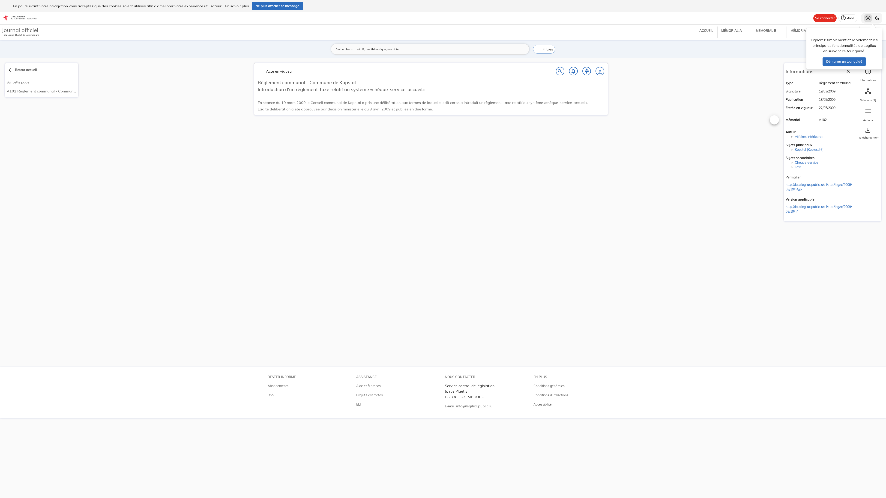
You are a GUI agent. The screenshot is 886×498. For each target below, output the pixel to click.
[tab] (868, 75)
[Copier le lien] (807, 177)
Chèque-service (806, 162)
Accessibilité (542, 404)
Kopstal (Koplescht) (809, 150)
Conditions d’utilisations (550, 395)
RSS (271, 395)
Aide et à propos (368, 386)
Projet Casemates (369, 395)
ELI (358, 404)
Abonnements (278, 386)
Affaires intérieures (809, 137)
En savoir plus (237, 6)
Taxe (798, 167)
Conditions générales (549, 386)
